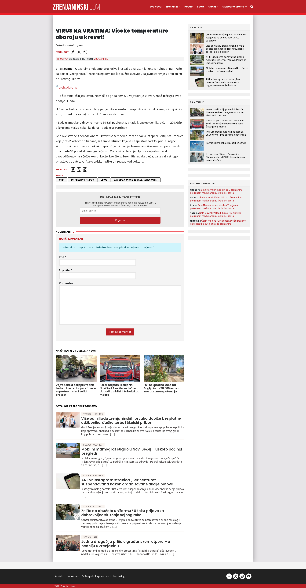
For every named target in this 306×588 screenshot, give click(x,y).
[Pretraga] (251, 6)
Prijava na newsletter (120, 197)
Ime (62, 257)
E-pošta (65, 270)
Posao (188, 6)
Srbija (212, 6)
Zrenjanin (172, 6)
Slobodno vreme (233, 6)
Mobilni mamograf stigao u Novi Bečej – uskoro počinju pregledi (131, 451)
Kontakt (59, 576)
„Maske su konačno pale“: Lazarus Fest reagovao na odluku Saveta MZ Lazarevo (227, 37)
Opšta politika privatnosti (96, 576)
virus (104, 179)
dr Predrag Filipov (82, 179)
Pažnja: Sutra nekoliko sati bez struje (226, 142)
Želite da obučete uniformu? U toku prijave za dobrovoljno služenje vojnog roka (122, 512)
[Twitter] (235, 575)
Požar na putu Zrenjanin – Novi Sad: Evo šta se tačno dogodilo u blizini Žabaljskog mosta (225, 123)
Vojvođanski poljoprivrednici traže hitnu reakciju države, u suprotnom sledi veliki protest (225, 112)
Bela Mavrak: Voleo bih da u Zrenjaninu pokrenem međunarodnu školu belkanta (216, 191)
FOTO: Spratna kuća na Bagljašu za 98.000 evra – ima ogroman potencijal (226, 133)
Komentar (66, 283)
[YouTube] (248, 575)
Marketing (119, 576)
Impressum (73, 576)
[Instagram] (242, 575)
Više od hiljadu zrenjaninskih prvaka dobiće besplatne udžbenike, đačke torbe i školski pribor (131, 420)
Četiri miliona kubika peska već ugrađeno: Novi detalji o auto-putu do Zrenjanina (218, 222)
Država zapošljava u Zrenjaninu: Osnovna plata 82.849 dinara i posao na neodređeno (225, 157)
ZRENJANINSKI (101, 58)
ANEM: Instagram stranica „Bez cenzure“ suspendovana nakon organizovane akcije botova (127, 482)
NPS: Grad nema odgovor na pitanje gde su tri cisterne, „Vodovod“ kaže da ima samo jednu (226, 59)
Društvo (62, 58)
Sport (200, 6)
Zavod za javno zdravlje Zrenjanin (135, 179)
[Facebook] (229, 575)
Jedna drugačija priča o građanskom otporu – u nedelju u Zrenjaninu (125, 543)
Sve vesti (155, 6)
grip (61, 179)
